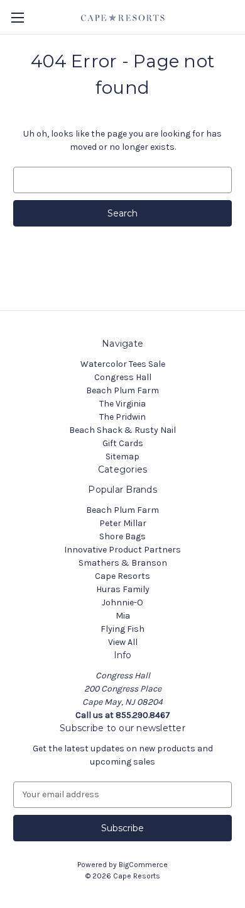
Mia (123, 615)
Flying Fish (122, 629)
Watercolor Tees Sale (122, 364)
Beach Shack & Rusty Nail (122, 430)
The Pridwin (122, 417)
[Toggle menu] (17, 17)
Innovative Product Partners (122, 549)
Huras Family (123, 589)
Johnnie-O (122, 602)
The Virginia (122, 403)
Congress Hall (122, 377)
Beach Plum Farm (122, 390)
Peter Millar (122, 523)
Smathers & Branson (123, 563)
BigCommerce (143, 864)
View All (123, 642)
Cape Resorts (122, 576)
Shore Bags (122, 536)
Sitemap (122, 456)
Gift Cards (122, 443)
